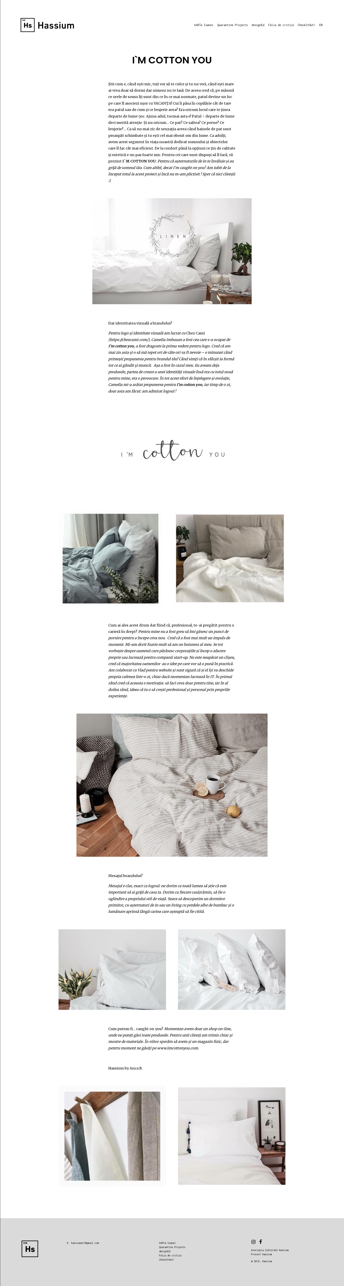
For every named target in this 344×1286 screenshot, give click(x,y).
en (320, 25)
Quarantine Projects (232, 25)
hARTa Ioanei (203, 25)
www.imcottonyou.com (177, 1048)
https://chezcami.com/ (129, 339)
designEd (258, 25)
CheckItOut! (306, 25)
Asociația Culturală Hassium (270, 1250)
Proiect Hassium (261, 1254)
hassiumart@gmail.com (85, 1242)
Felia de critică (281, 25)
